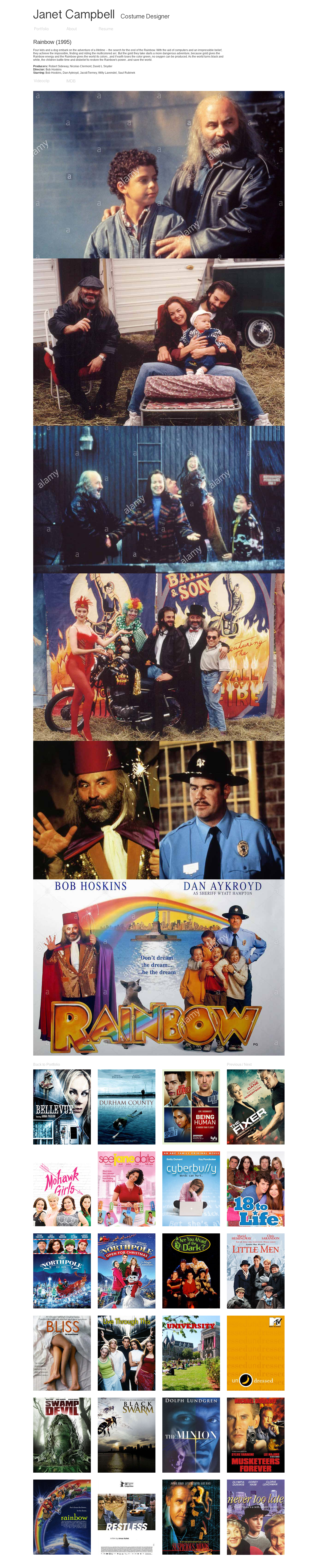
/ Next (247, 1064)
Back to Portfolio (46, 1064)
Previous (234, 1064)
